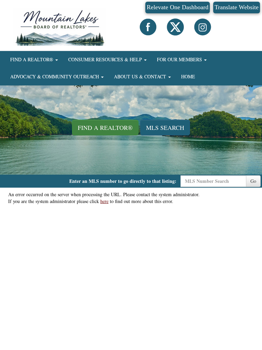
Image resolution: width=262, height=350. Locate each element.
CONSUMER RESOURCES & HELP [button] (105, 59)
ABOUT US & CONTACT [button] (141, 76)
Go (253, 181)
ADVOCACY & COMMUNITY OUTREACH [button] (55, 76)
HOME (188, 76)
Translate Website (237, 7)
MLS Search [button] (165, 127)
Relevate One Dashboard (177, 7)
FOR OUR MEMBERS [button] (180, 59)
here (104, 201)
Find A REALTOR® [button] (105, 127)
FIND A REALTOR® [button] (32, 59)
